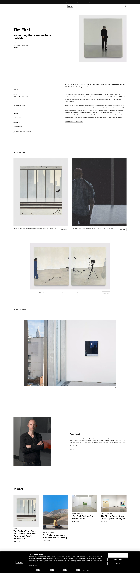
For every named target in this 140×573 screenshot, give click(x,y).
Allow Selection (118, 559)
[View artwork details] (40, 192)
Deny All (118, 563)
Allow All (118, 555)
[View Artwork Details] (70, 266)
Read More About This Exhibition (74, 121)
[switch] (52, 570)
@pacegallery (17, 126)
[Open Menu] (14, 6)
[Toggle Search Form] (126, 6)
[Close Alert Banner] (125, 2)
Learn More (64, 229)
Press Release (17, 117)
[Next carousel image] (119, 356)
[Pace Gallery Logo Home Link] (70, 6)
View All (124, 489)
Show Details (86, 570)
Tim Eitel (15, 89)
